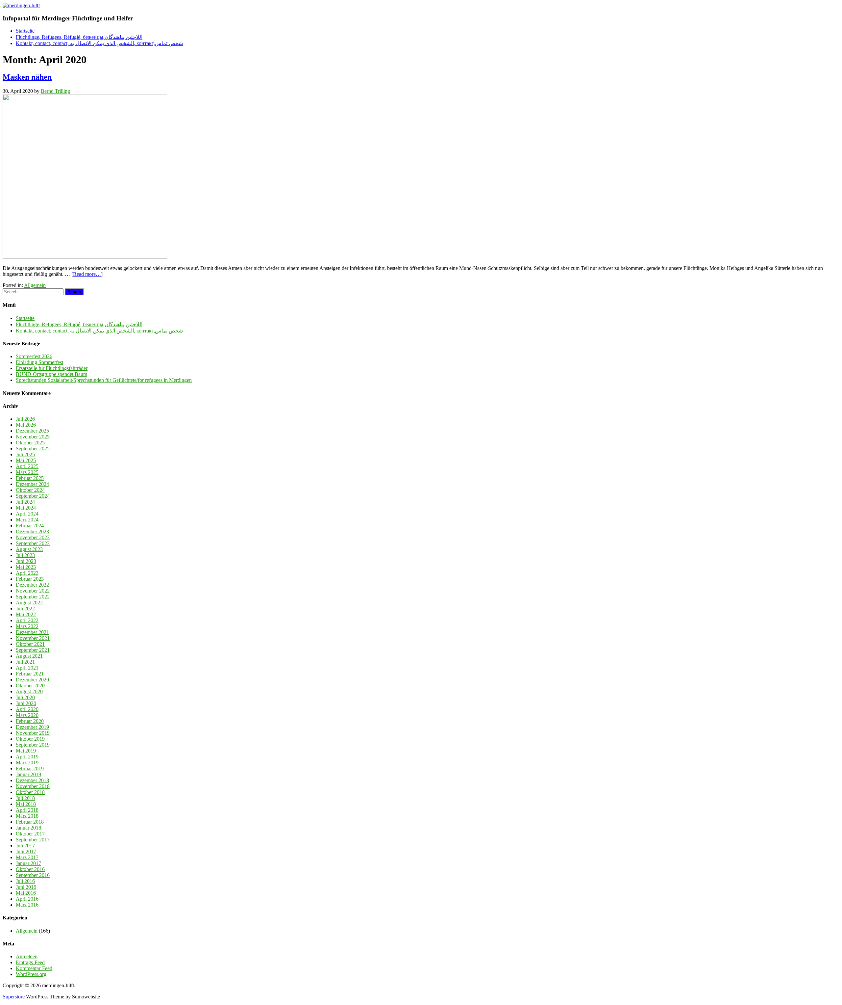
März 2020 (27, 715)
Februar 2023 (30, 579)
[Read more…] (87, 274)
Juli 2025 (25, 454)
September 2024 (33, 496)
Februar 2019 (30, 768)
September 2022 (33, 596)
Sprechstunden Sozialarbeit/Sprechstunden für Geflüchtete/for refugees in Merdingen (104, 380)
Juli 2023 (25, 555)
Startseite (25, 31)
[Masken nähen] (85, 257)
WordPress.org (31, 974)
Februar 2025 (30, 478)
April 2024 (27, 513)
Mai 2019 (26, 751)
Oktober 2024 (30, 490)
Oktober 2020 (30, 685)
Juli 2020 (25, 697)
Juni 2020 (26, 703)
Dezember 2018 (32, 780)
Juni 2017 (26, 851)
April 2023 (27, 573)
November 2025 (33, 436)
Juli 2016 (25, 881)
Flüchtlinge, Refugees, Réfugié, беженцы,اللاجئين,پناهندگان (79, 37)
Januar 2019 (28, 774)
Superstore (14, 996)
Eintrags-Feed (30, 962)
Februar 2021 (30, 673)
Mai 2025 (26, 460)
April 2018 (27, 810)
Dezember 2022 (32, 585)
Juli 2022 (25, 608)
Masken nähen (27, 77)
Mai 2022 (26, 614)
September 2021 (33, 650)
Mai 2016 (26, 893)
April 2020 (27, 709)
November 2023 (33, 537)
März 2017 (27, 857)
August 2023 (29, 549)
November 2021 (33, 638)
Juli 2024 (25, 502)
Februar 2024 (30, 525)
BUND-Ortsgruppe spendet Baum (51, 374)
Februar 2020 (30, 721)
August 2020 (29, 691)
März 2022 (27, 626)
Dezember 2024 (32, 484)
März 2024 (27, 519)
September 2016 (33, 875)
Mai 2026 (26, 425)
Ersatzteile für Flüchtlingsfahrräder (51, 368)
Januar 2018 (28, 828)
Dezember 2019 (32, 727)
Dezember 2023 (32, 531)
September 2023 (33, 543)
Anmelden (26, 956)
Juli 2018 (25, 798)
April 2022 (27, 620)
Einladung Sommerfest (39, 362)
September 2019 (33, 745)
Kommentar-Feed (34, 968)
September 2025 (33, 448)
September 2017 (33, 839)
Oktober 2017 (30, 833)
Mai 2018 (26, 804)
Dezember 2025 (32, 431)
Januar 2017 (28, 863)
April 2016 (27, 899)
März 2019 (27, 762)
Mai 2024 (26, 508)
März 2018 (27, 816)
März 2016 (27, 905)
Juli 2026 (25, 419)
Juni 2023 (26, 561)
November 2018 (33, 786)
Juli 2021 (25, 662)
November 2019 (33, 733)
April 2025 (27, 466)
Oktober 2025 (30, 442)
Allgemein (35, 285)
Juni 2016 (26, 887)
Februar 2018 (30, 822)
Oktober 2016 (30, 869)
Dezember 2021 (32, 632)
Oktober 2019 (30, 739)
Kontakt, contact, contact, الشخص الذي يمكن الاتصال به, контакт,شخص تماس (99, 43)
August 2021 (29, 656)
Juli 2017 (25, 845)
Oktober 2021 (30, 644)
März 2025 (27, 472)
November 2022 (33, 591)
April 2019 (27, 756)
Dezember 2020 (32, 679)
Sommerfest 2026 (34, 356)
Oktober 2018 (30, 792)
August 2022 (29, 602)
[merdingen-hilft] (21, 5)
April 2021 (27, 668)
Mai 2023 (26, 567)
